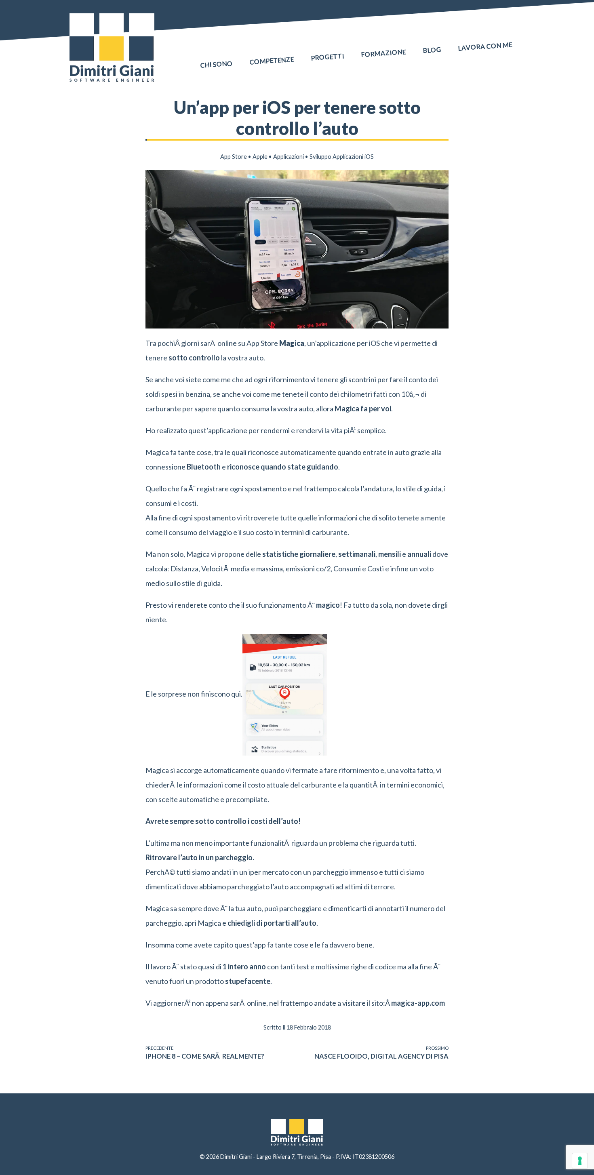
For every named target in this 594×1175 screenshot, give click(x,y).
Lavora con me (484, 46)
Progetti (327, 56)
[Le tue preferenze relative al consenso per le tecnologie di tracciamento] (580, 1161)
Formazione (383, 53)
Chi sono (216, 64)
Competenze (272, 60)
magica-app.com (418, 1002)
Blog (432, 49)
